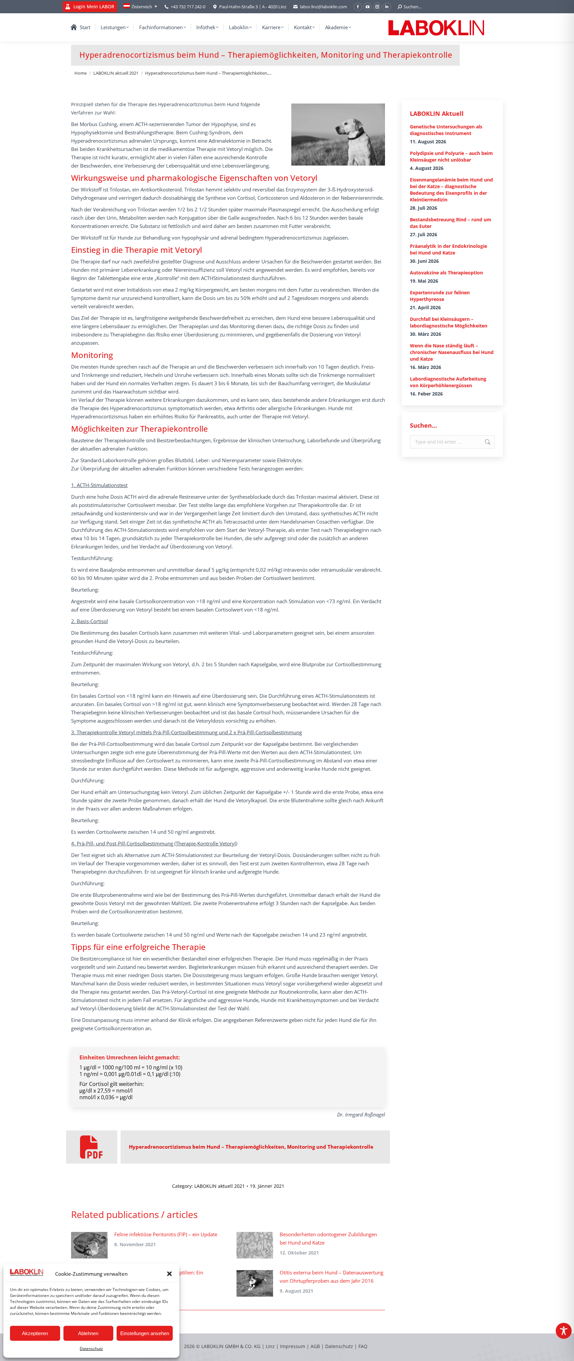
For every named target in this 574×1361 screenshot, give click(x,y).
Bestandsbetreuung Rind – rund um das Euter (450, 222)
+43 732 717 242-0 (188, 7)
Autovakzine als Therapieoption (446, 272)
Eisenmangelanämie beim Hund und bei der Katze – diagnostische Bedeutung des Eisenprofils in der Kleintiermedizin (451, 190)
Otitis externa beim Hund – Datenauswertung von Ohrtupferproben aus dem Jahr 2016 (331, 1276)
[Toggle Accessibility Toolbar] (563, 1330)
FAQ (362, 1346)
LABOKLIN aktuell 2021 (219, 1186)
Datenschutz (91, 1348)
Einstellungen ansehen (144, 1333)
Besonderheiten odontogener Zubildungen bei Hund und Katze (328, 1238)
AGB (316, 1346)
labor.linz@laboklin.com (323, 7)
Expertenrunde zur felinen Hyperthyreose (440, 295)
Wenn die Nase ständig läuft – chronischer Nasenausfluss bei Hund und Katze (452, 352)
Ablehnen (88, 1333)
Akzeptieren (35, 1333)
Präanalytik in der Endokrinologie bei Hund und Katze (448, 249)
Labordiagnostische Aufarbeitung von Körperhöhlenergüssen (448, 382)
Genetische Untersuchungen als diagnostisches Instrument (446, 129)
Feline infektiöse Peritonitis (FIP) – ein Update (165, 1234)
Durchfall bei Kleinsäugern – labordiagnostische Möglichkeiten (448, 322)
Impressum (292, 1346)
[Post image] (89, 1245)
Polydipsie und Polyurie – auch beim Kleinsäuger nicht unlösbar (451, 156)
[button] (169, 1273)
